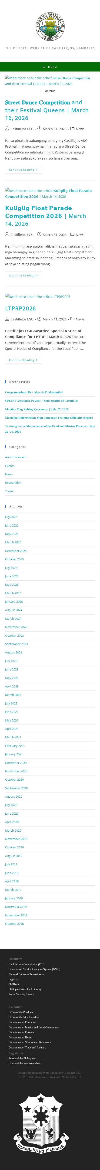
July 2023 (11, 661)
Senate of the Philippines (22, 1058)
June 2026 (11, 525)
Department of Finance (21, 1032)
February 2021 (15, 746)
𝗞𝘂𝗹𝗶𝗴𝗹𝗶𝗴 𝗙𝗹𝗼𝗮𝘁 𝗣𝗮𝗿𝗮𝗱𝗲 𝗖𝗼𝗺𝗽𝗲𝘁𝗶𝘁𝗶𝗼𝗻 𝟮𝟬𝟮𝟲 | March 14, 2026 (45, 215)
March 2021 (13, 737)
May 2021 (11, 720)
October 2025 (14, 559)
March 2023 (13, 695)
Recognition (13, 482)
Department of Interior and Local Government (34, 1027)
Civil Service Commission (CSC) (27, 964)
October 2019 (14, 847)
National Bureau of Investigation (26, 974)
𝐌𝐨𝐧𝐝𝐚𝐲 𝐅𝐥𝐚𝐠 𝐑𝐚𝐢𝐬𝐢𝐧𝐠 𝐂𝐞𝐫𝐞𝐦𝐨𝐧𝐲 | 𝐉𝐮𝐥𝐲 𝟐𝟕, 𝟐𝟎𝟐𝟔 (37, 409)
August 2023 (13, 652)
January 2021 (14, 754)
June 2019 (11, 873)
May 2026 (11, 534)
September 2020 (16, 788)
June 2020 (11, 813)
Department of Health (20, 1037)
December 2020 (16, 763)
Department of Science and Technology (30, 1042)
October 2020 (14, 779)
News (80, 129)
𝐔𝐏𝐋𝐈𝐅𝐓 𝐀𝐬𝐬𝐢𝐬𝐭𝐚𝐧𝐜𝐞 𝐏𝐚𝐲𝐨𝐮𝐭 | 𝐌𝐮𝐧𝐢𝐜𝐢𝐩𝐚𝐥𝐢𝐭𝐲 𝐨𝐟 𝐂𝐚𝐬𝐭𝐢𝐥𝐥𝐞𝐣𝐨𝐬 (41, 400)
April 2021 (12, 729)
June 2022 (11, 712)
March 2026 (13, 542)
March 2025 (13, 593)
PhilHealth (14, 984)
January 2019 (14, 898)
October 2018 (14, 924)
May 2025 (11, 584)
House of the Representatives (25, 1063)
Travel (9, 491)
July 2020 (11, 805)
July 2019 (11, 864)
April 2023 (12, 686)
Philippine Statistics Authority (25, 989)
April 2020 (12, 822)
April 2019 (12, 881)
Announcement (16, 457)
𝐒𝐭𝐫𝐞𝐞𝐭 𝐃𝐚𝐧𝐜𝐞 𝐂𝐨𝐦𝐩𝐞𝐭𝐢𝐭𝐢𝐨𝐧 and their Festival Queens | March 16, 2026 (47, 110)
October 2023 (14, 635)
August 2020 (13, 796)
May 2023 (11, 678)
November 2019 (16, 839)
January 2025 (14, 601)
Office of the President (21, 1012)
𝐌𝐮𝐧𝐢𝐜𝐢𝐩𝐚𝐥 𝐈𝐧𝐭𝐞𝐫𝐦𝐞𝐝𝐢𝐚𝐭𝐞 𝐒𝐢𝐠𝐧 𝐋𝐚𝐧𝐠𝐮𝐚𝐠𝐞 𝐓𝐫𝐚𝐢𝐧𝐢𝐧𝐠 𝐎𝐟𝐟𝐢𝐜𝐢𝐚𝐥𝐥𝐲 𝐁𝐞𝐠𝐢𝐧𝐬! (49, 417)
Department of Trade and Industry (27, 1047)
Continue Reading (25, 170)
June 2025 (11, 576)
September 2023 (16, 644)
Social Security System (21, 994)
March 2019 (13, 890)
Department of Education (22, 1022)
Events (9, 466)
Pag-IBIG (14, 979)
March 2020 (13, 830)
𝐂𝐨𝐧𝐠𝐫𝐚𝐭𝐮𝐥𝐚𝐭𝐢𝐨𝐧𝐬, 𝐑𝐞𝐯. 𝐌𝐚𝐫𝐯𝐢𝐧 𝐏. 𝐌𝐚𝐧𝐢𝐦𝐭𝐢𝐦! (34, 392)
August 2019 (13, 856)
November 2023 (16, 627)
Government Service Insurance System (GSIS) (34, 969)
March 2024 (13, 618)
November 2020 (16, 771)
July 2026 (11, 517)
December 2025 (16, 551)
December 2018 (16, 907)
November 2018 (16, 915)
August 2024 (13, 610)
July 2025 (11, 568)
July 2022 (11, 703)
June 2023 (11, 669)
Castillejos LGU (21, 129)
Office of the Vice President (24, 1017)
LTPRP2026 (20, 308)
